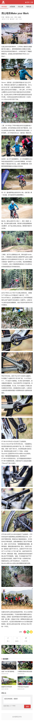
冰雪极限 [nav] (12, 6)
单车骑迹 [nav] (4, 6)
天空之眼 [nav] (20, 6)
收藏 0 (17, 641)
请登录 (16, 699)
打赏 (26, 641)
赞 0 (8, 641)
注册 (31, 2)
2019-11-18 (5, 19)
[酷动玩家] (3, 2)
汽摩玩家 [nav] (28, 6)
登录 (27, 2)
